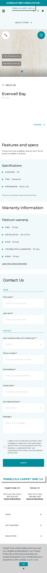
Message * (7, 417)
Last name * (8, 313)
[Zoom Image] (6, 35)
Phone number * (10, 353)
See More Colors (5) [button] (11, 63)
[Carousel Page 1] (22, 71)
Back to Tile (11, 85)
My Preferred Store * (11, 402)
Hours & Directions (12, 499)
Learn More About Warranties (14, 264)
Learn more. (33, 560)
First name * (8, 297)
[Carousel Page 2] (25, 71)
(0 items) (43, 11)
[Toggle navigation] (3, 11)
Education (10, 536)
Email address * (9, 369)
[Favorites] (38, 11)
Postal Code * (8, 385)
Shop (8, 514)
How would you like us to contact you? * (19, 338)
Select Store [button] (22, 22)
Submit (23, 463)
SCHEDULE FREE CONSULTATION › (23, 3)
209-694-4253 (35, 496)
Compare (37, 124)
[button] (33, 11)
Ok (23, 564)
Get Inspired (12, 525)
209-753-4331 (12, 496)
